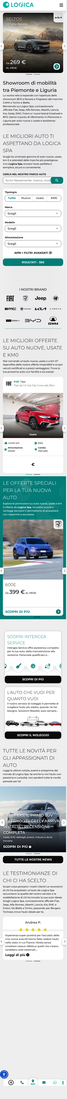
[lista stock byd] (33, 321)
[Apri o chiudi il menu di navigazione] (61, 5)
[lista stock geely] (13, 321)
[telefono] (22, 1082)
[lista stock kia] (40, 309)
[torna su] (11, 1082)
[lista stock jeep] (40, 299)
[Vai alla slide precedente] (29, 74)
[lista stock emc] (10, 309)
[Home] (20, 5)
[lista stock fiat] (10, 299)
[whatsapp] (55, 1082)
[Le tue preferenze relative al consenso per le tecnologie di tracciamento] (63, 1083)
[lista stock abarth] (25, 299)
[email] (44, 1082)
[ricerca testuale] (57, 180)
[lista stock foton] (25, 309)
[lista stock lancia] (55, 309)
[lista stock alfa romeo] (55, 299)
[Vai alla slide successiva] (37, 74)
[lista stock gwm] (53, 321)
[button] (4, 1074)
